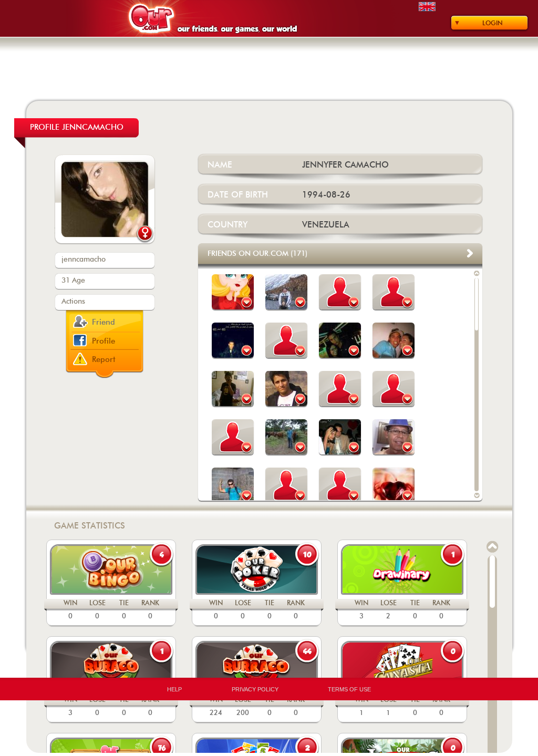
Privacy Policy (255, 689)
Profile (103, 341)
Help (174, 689)
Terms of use (349, 689)
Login (492, 23)
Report (104, 360)
